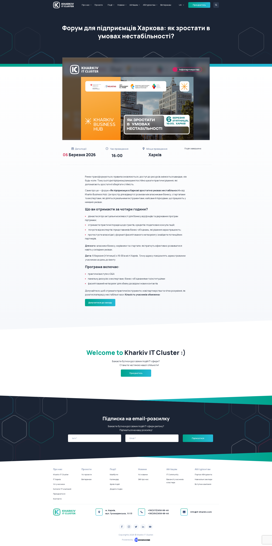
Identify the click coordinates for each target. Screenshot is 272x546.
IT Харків (57, 479)
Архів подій (115, 484)
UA (180, 5)
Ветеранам (165, 5)
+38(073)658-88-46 (158, 510)
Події (110, 5)
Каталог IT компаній (62, 489)
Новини (121, 5)
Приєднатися (59, 494)
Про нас (86, 5)
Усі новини (143, 474)
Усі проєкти (86, 474)
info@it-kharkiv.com (201, 511)
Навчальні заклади (203, 479)
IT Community (172, 474)
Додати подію (116, 489)
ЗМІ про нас (143, 479)
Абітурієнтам (149, 5)
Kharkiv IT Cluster (61, 474)
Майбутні (114, 474)
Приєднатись (199, 5)
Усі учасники (59, 484)
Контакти (57, 498)
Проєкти (98, 5)
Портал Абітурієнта (203, 474)
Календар (114, 479)
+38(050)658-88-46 (158, 513)
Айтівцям (133, 5)
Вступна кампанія (203, 484)
